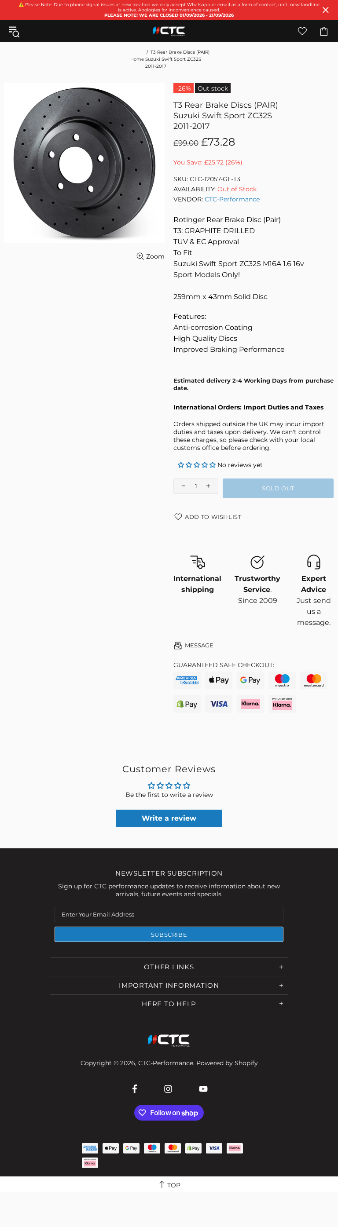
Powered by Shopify (227, 1063)
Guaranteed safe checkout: (223, 665)
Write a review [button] (169, 818)
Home (137, 59)
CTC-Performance (169, 31)
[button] (197, 465)
